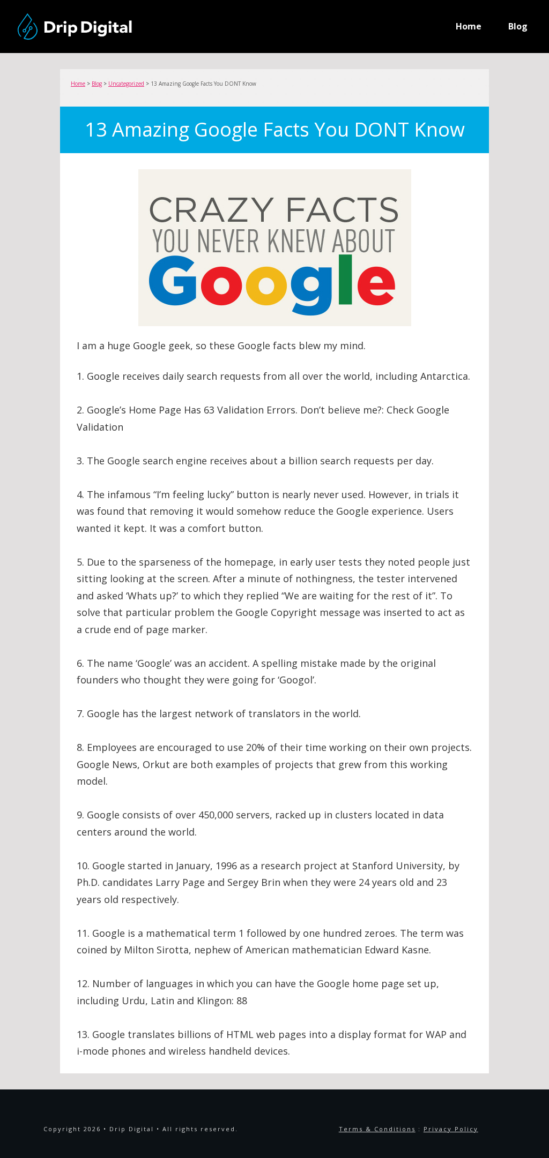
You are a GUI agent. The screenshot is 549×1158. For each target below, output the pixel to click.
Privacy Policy (451, 1129)
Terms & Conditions (377, 1129)
